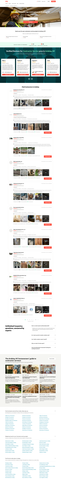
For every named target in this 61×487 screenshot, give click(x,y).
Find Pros (30, 22)
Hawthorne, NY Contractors (43, 420)
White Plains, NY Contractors (10, 425)
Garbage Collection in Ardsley (44, 471)
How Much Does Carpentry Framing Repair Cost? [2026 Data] (12, 377)
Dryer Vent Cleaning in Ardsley (44, 469)
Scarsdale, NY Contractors (9, 418)
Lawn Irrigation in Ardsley (43, 477)
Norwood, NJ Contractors (43, 417)
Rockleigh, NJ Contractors (26, 428)
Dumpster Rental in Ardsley (9, 450)
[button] (16, 102)
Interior (6, 3)
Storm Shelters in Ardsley (26, 445)
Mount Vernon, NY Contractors (44, 418)
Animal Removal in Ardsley (43, 474)
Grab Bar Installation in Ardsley (27, 450)
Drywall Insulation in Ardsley (44, 445)
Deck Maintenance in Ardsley (10, 477)
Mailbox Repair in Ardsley (43, 472)
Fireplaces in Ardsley (42, 452)
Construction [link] (7, 5)
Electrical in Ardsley (42, 442)
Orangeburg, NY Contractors (44, 422)
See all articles (52, 358)
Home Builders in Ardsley (9, 444)
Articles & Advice (21, 3)
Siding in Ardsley (25, 474)
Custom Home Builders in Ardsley (10, 442)
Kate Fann (41, 375)
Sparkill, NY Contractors (9, 426)
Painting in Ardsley (8, 472)
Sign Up (53, 1)
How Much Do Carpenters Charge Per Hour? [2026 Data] (29, 377)
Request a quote (8, 74)
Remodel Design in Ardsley (26, 442)
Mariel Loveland (42, 394)
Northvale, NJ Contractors (26, 426)
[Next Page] (38, 319)
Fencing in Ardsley (25, 463)
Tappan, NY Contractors (43, 415)
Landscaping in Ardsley (26, 464)
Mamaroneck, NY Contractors (44, 430)
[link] (3, 72)
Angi (6, 375)
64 (35, 319)
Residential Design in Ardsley (27, 452)
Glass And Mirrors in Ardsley (27, 477)
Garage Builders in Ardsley (43, 450)
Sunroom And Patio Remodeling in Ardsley (29, 469)
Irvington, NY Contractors (9, 423)
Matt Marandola (25, 394)
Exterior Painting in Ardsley (43, 475)
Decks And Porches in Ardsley (44, 444)
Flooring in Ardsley (25, 466)
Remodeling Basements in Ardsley (10, 447)
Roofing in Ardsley (25, 471)
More (17, 3)
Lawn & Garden (14, 3)
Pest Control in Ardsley (9, 464)
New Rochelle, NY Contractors (27, 422)
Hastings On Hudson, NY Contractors (11, 420)
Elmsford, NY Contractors (26, 415)
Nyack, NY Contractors (43, 426)
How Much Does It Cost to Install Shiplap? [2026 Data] (48, 377)
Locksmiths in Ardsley (26, 472)
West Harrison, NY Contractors (27, 430)
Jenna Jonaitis (7, 394)
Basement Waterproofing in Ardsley (28, 467)
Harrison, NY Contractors (43, 425)
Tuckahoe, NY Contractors (9, 430)
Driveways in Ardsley (8, 469)
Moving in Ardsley (42, 467)
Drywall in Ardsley (42, 447)
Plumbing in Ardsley (8, 463)
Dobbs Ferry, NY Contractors (10, 415)
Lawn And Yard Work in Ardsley (10, 474)
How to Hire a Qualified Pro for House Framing (29, 397)
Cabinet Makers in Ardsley (26, 475)
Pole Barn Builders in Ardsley (10, 452)
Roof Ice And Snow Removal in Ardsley (11, 467)
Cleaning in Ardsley (8, 471)
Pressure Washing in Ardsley (9, 475)
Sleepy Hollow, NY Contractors (27, 425)
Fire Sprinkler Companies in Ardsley (28, 444)
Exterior (10, 3)
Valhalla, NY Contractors (43, 423)
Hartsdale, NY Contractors (9, 417)
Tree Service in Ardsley (9, 466)
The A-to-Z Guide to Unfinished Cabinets (47, 396)
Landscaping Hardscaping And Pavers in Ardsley (47, 466)
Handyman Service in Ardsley (44, 463)
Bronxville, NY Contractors (26, 420)
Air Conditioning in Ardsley (43, 464)
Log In (49, 1)
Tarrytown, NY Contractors (26, 423)
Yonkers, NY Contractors (9, 422)
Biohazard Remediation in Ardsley (27, 447)
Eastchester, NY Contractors (9, 428)
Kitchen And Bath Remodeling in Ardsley (11, 445)
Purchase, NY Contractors (43, 428)
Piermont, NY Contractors (26, 418)
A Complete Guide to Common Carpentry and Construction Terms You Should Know (13, 397)
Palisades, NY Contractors (26, 417)
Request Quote (47, 108)
